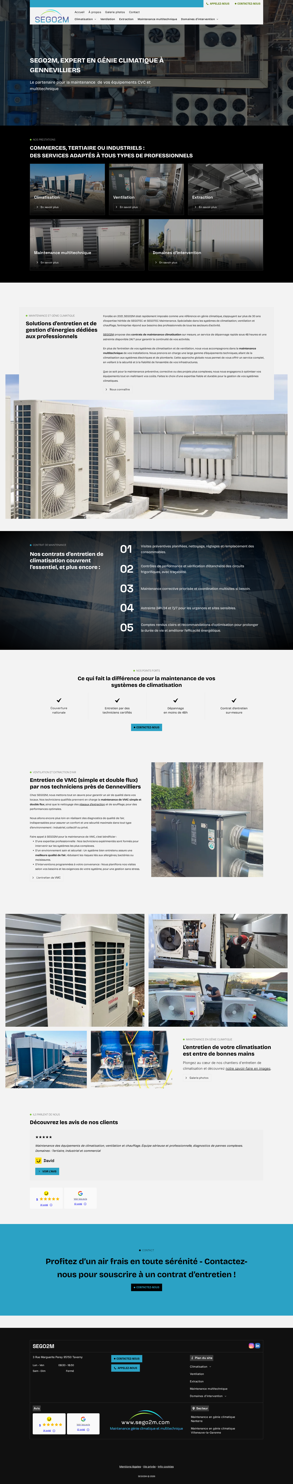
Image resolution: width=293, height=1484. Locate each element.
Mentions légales (130, 1466)
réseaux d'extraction (92, 804)
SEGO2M (108, 334)
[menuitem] (79, 11)
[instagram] (251, 1346)
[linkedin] (257, 1346)
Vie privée (149, 1466)
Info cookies (166, 1466)
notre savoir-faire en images (248, 1068)
